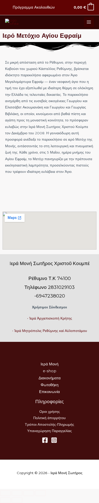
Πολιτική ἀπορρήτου (49, 418)
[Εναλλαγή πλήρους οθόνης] (17, 493)
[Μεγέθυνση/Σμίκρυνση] (5, 493)
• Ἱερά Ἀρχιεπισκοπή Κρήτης (49, 318)
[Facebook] (45, 440)
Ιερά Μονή (49, 364)
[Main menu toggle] (89, 22)
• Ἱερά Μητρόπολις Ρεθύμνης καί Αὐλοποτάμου (49, 331)
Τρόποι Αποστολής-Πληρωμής (49, 424)
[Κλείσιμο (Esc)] (40, 493)
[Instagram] (54, 440)
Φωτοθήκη (49, 385)
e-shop (49, 371)
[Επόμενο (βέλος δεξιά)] (17, 500)
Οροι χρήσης (49, 411)
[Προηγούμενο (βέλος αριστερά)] (5, 500)
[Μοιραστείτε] (28, 493)
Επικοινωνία (49, 391)
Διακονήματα (50, 378)
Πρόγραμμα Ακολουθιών (34, 7)
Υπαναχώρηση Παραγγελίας (49, 431)
